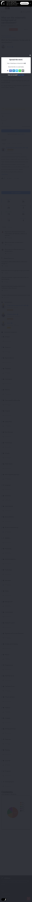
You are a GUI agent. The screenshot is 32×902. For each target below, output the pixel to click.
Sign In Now (21, 75)
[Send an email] (23, 70)
